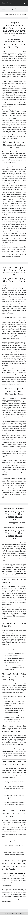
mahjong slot (22, 775)
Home (3, 9)
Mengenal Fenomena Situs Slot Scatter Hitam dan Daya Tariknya (14, 26)
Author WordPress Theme (9, 913)
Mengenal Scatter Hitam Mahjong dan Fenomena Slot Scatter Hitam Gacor (14, 514)
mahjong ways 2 (21, 573)
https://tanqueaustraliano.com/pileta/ (11, 53)
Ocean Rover (6, 3)
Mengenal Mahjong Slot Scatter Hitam (14, 269)
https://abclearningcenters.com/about (12, 287)
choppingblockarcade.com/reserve (11, 400)
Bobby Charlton (13, 33)
